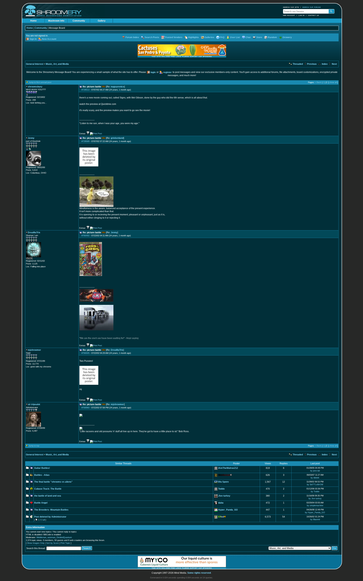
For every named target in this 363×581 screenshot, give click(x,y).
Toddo (221, 489)
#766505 (85, 353)
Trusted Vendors (173, 37)
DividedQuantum (64, 537)
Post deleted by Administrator (50, 516)
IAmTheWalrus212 (228, 468)
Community (79, 20)
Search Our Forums (311, 7)
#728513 (85, 90)
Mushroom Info (56, 20)
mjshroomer (117, 404)
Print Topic (65, 543)
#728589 (85, 141)
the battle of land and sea (47, 495)
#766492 (85, 235)
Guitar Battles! (42, 468)
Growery (287, 37)
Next (334, 64)
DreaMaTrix (117, 350)
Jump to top (34, 446)
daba (220, 502)
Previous (311, 64)
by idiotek (315, 478)
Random (272, 37)
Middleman (41, 537)
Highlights (193, 37)
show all (333, 82)
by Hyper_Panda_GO (315, 512)
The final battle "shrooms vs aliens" (53, 482)
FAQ (222, 37)
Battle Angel (40, 502)
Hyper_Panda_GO (228, 509)
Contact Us (313, 15)
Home (33, 20)
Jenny (114, 232)
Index (324, 64)
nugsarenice (117, 86)
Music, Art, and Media (57, 64)
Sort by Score (52, 543)
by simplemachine (315, 505)
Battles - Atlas (42, 475)
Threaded (297, 64)
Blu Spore (223, 482)
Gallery (101, 20)
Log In (302, 15)
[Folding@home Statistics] (33, 259)
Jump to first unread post (40, 82)
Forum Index (132, 37)
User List (235, 37)
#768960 (85, 407)
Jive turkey (224, 495)
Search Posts (152, 37)
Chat (248, 37)
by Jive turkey (315, 498)
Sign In (33, 39)
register (167, 72)
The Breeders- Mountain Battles (51, 509)
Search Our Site (291, 7)
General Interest (34, 64)
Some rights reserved (199, 573)
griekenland (117, 138)
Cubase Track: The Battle (47, 489)
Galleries (209, 37)
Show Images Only (35, 543)
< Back (318, 82)
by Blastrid (315, 519)
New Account (289, 15)
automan (51, 537)
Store (259, 37)
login (153, 72)
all (44, 520)
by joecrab (315, 471)
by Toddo (315, 491)
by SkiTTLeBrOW (315, 484)
